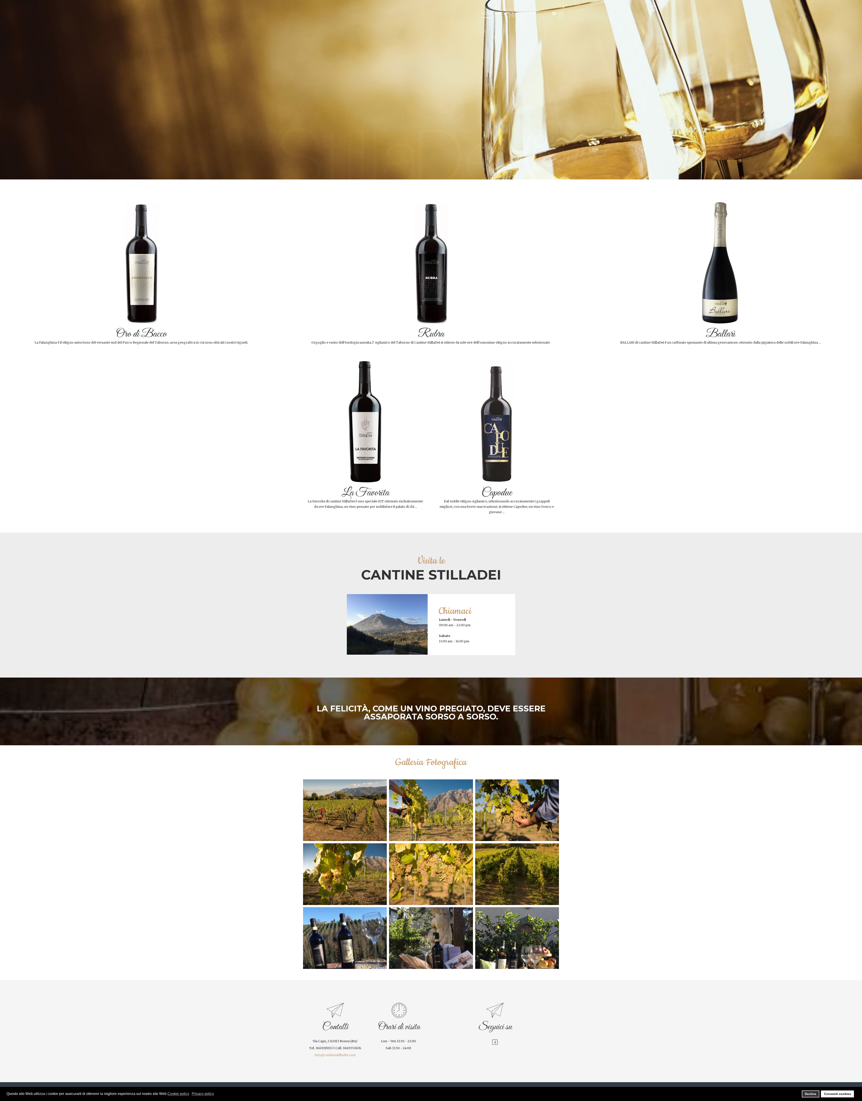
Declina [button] (810, 1094)
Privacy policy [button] (203, 1094)
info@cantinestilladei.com (335, 1055)
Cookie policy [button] (178, 1094)
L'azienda (506, 13)
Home (487, 13)
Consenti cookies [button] (837, 1094)
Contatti (527, 13)
